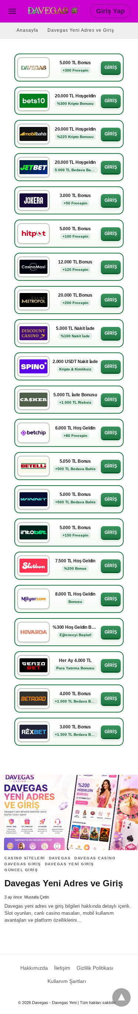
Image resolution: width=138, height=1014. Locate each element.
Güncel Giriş (21, 870)
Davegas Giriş (22, 864)
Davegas (60, 858)
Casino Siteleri (24, 858)
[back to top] (121, 997)
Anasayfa (27, 30)
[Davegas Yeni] (54, 10)
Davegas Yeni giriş (69, 864)
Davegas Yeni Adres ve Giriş (80, 30)
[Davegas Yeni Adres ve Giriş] (69, 812)
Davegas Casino (95, 858)
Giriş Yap (110, 11)
